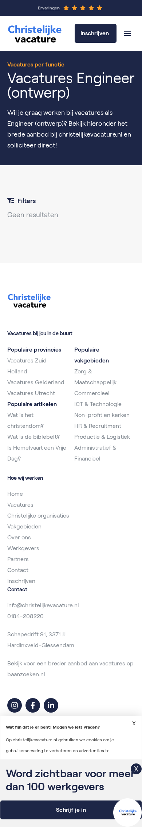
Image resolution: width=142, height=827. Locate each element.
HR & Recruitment (97, 426)
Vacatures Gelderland (35, 382)
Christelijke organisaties (38, 515)
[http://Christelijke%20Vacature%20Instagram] (14, 705)
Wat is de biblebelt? (33, 437)
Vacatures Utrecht (31, 393)
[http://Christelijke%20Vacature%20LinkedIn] (51, 705)
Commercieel (92, 393)
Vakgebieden (24, 526)
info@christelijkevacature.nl (43, 605)
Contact (17, 570)
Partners (18, 559)
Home (15, 494)
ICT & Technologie (98, 404)
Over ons (19, 537)
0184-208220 (25, 616)
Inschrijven (21, 581)
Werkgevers (23, 548)
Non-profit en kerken (102, 415)
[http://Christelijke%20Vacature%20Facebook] (32, 705)
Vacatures (20, 505)
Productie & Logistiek (102, 437)
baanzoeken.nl (26, 674)
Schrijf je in (71, 810)
